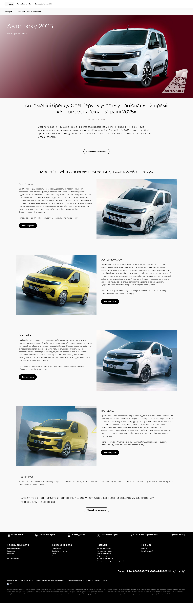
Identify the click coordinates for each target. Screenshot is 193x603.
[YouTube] (183, 571)
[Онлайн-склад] (172, 4)
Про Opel (146, 545)
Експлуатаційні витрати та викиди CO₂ (110, 561)
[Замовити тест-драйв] (179, 4)
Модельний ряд (13, 558)
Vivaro (54, 554)
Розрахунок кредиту (104, 556)
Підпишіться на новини (105, 558)
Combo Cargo (56, 549)
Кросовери (11, 551)
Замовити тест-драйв (104, 551)
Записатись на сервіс (104, 554)
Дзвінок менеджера (104, 549)
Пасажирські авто (18, 545)
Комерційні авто (62, 545)
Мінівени (10, 554)
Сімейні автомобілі (14, 549)
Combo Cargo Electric (59, 551)
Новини (144, 549)
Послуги (102, 545)
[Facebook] (174, 571)
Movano (55, 556)
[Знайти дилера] (187, 4)
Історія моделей (147, 551)
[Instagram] (179, 571)
